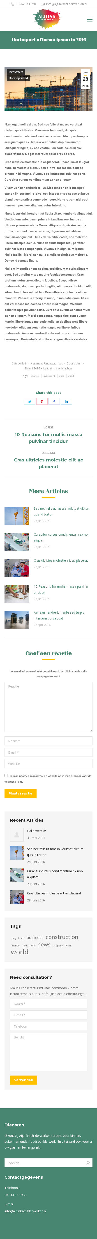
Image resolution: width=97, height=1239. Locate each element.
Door (74, 363)
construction (62, 937)
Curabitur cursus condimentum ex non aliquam (62, 537)
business (35, 937)
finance (35, 376)
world (71, 376)
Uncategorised (18, 78)
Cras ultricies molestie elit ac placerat (61, 560)
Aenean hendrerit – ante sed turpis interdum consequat (59, 615)
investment (49, 376)
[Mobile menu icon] (89, 19)
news (44, 944)
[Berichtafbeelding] (17, 516)
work (61, 376)
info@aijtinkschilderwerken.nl (66, 4)
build (21, 938)
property (58, 945)
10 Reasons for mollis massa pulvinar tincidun (61, 589)
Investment (16, 72)
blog (13, 938)
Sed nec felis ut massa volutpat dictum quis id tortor (62, 511)
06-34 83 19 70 (26, 4)
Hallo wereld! (36, 831)
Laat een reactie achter (57, 368)
